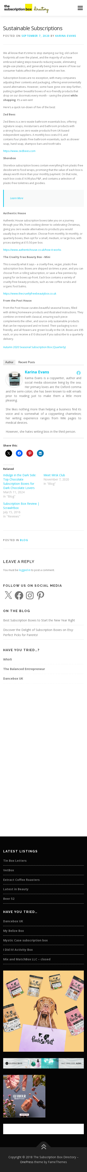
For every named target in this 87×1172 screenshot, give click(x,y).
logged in (24, 570)
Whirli (7, 659)
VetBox (8, 870)
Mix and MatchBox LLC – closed (26, 959)
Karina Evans (65, 36)
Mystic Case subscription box (25, 940)
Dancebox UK (13, 678)
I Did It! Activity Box (18, 950)
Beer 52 (8, 899)
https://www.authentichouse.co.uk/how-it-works (32, 250)
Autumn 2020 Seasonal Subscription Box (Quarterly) (34, 347)
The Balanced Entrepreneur (24, 669)
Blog (24, 540)
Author (9, 362)
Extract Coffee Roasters (21, 880)
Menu (79, 8)
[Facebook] (78, 372)
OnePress (26, 1162)
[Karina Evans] (14, 379)
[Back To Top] (43, 1147)
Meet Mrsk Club (54, 475)
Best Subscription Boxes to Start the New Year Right (39, 620)
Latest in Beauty (16, 889)
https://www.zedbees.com (19, 151)
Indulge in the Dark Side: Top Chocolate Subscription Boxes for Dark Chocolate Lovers (19, 481)
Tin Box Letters (15, 861)
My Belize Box (13, 931)
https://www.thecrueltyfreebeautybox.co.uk (29, 293)
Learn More (16, 198)
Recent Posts (26, 362)
